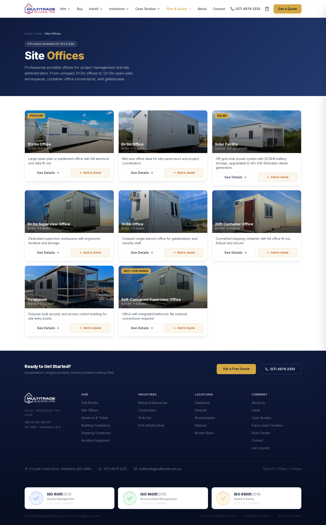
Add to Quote (92, 172)
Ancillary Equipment (95, 440)
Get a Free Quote (236, 369)
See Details (46, 173)
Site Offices (89, 410)
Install (93, 9)
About (202, 9)
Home (29, 33)
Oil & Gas (144, 418)
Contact (219, 9)
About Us (258, 403)
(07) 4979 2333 (248, 9)
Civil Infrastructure (151, 425)
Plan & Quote (177, 9)
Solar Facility (261, 433)
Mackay (200, 425)
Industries (117, 9)
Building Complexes (95, 425)
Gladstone (202, 403)
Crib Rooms (89, 403)
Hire (63, 9)
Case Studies (145, 9)
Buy (80, 9)
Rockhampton (205, 418)
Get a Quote (287, 9)
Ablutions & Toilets (94, 418)
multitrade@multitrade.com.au (160, 469)
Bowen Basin (204, 433)
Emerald (201, 410)
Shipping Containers (96, 433)
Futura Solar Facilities (267, 425)
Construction (147, 410)
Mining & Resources (152, 403)
